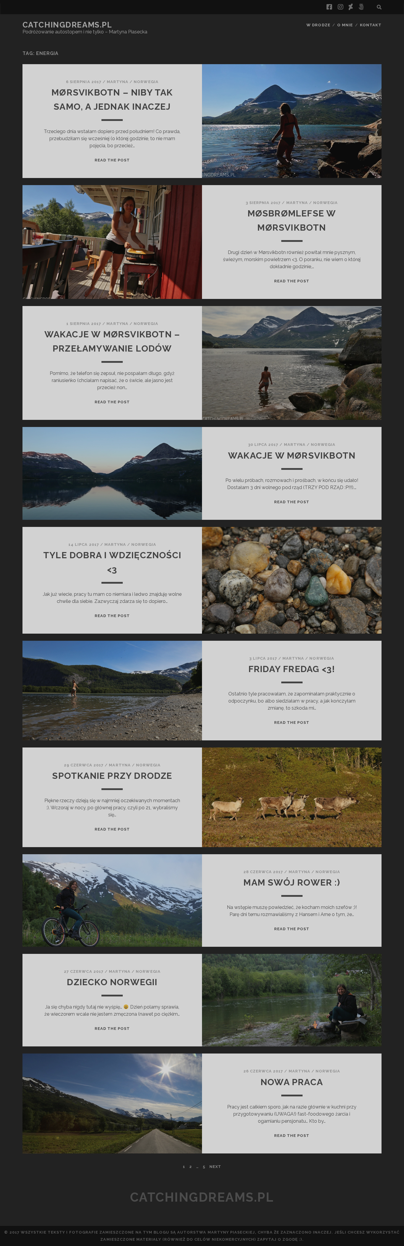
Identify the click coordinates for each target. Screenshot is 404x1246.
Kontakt (371, 25)
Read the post (112, 160)
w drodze (318, 25)
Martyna (117, 82)
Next (215, 1166)
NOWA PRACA (292, 1082)
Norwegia (146, 82)
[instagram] (340, 7)
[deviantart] (351, 7)
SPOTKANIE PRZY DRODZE (112, 776)
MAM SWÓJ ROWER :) (291, 882)
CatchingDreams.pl (67, 24)
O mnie (345, 25)
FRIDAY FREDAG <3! (291, 669)
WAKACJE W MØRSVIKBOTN (291, 455)
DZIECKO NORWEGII (112, 982)
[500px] (361, 7)
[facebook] (329, 7)
